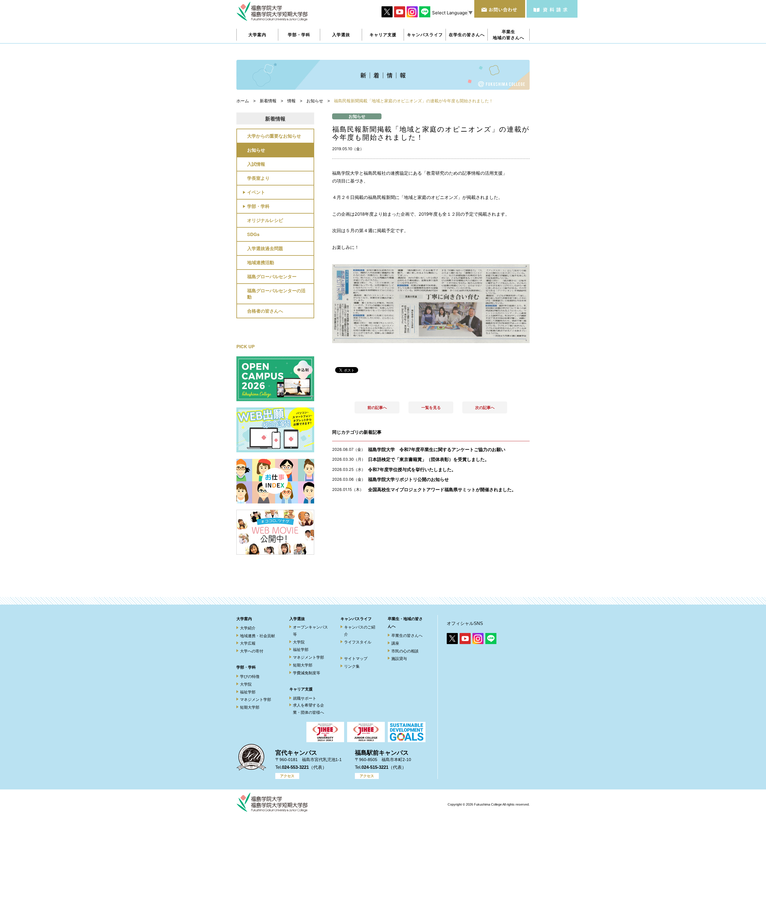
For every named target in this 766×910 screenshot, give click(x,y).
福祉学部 (248, 692)
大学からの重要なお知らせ (274, 136)
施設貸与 (399, 658)
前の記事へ (377, 407)
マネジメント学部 (255, 699)
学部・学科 (258, 206)
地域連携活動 (260, 262)
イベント (256, 192)
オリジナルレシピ (265, 220)
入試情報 (256, 164)
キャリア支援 (301, 689)
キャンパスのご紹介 (359, 630)
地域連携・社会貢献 (257, 636)
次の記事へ (485, 407)
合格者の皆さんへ (265, 311)
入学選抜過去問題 (265, 248)
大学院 (246, 684)
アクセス (287, 776)
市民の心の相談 (405, 651)
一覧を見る (431, 407)
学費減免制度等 (306, 673)
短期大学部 (249, 707)
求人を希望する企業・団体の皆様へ (308, 708)
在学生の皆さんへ (467, 34)
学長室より (258, 178)
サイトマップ (355, 658)
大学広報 (248, 643)
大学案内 (244, 619)
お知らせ (256, 150)
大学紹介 (248, 628)
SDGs (253, 234)
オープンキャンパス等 (310, 630)
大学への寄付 (251, 651)
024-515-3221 (374, 767)
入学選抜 (297, 619)
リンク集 (352, 666)
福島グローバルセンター (272, 276)
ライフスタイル (357, 642)
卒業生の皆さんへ (406, 635)
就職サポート (304, 698)
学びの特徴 (249, 676)
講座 (395, 643)
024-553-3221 (295, 767)
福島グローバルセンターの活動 (276, 293)
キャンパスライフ (356, 619)
